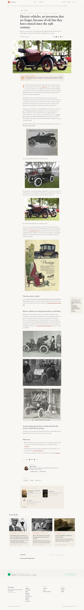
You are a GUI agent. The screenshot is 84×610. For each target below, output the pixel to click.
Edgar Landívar (32, 466)
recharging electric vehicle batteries (44, 325)
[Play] (22, 77)
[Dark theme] (73, 2)
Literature (27, 588)
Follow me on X (35, 471)
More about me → (43, 471)
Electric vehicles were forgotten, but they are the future (76, 302)
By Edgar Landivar (24, 36)
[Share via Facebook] (61, 37)
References (73, 311)
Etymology (27, 593)
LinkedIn (62, 591)
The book (45, 588)
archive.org (26, 446)
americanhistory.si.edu (38, 450)
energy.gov (57, 453)
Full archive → (28, 601)
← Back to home (23, 10)
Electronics (27, 597)
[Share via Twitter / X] (54, 37)
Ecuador (27, 599)
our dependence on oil (34, 230)
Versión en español (46, 591)
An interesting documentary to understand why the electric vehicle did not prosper (75, 307)
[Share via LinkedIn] (56, 37)
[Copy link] (63, 37)
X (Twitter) (63, 588)
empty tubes (44, 86)
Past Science (23, 13)
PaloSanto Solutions (72, 606)
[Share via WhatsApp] (58, 37)
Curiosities (31, 13)
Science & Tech (38, 13)
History (26, 591)
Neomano (11, 587)
